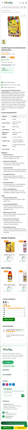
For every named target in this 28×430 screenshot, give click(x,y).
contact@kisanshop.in (10, 414)
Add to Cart (8, 427)
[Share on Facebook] (25, 15)
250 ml (8, 291)
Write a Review (8, 319)
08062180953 (8, 418)
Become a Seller (9, 366)
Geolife (7, 52)
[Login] (23, 2)
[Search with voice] (21, 7)
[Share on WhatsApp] (22, 15)
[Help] (25, 425)
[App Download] (20, 2)
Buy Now (21, 427)
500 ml (8, 261)
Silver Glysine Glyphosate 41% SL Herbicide (16, 285)
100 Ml (23, 291)
